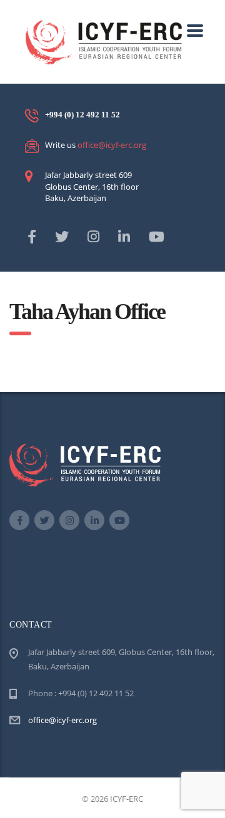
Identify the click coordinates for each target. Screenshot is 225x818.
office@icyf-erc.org (112, 144)
